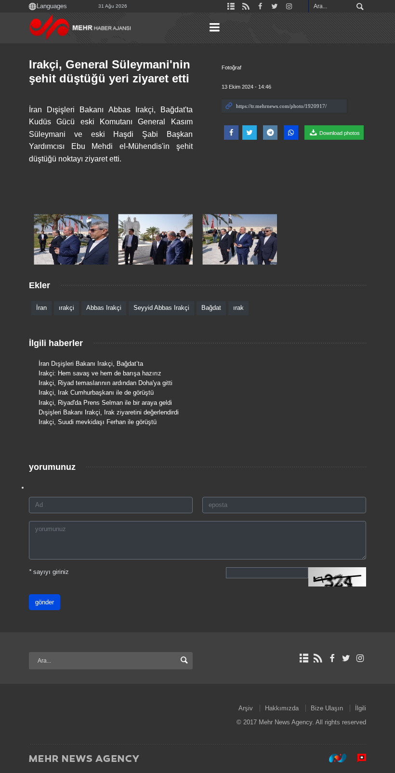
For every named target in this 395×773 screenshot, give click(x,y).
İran (41, 307)
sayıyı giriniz (49, 571)
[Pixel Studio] (357, 758)
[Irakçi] (71, 239)
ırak (238, 307)
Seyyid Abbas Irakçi (161, 307)
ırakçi (66, 307)
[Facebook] (332, 658)
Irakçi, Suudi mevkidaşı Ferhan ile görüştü (98, 422)
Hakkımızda (282, 708)
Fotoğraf (231, 67)
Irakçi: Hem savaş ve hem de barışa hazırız (100, 373)
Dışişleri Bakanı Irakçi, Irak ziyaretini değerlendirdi (109, 412)
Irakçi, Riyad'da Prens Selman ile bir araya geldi (105, 402)
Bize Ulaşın (327, 708)
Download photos (339, 133)
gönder (44, 602)
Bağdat (211, 307)
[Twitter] (346, 658)
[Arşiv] (304, 658)
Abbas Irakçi (103, 307)
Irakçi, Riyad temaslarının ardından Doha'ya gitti (105, 382)
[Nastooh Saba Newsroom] (332, 758)
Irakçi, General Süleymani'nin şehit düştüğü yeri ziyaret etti (109, 71)
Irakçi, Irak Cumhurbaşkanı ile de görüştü (96, 392)
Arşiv (245, 708)
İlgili (360, 708)
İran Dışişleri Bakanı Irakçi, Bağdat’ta (91, 363)
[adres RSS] (318, 658)
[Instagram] (360, 658)
